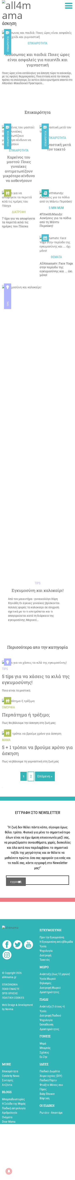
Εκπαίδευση (46, 1024)
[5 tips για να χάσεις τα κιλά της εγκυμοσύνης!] (34, 662)
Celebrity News (10, 1076)
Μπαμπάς (45, 1048)
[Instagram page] (7, 955)
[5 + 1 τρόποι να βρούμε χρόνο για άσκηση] (31, 733)
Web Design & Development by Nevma (17, 1007)
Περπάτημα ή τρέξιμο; (26, 715)
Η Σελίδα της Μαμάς (14, 1103)
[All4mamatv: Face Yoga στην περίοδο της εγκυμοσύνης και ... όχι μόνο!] (56, 244)
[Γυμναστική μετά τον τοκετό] (56, 129)
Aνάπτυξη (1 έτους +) (52, 1006)
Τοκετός (45, 960)
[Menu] (68, 6)
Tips (8, 303)
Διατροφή (45, 955)
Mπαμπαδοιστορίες (13, 1099)
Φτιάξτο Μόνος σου (51, 1085)
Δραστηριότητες (49, 992)
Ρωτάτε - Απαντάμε (51, 1112)
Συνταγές (7, 1080)
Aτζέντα (7, 1085)
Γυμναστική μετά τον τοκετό (56, 147)
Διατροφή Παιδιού (50, 1015)
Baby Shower (47, 1094)
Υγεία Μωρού (48, 979)
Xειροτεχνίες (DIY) (51, 1076)
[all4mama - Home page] (19, 10)
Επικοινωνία (10, 984)
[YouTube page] (28, 945)
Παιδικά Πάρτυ (48, 1080)
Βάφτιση (44, 1098)
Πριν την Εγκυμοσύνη (52, 937)
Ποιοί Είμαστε (10, 988)
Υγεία (43, 946)
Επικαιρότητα (8, 138)
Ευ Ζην (43, 1057)
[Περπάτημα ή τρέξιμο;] (18, 701)
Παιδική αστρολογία (13, 1108)
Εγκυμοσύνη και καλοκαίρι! (38, 590)
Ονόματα (7, 1117)
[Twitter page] (18, 945)
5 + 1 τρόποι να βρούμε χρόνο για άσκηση (37, 750)
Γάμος (43, 1089)
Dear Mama (8, 1121)
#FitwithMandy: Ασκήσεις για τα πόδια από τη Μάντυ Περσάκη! (55, 220)
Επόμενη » (44, 776)
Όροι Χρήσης (10, 993)
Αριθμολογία (9, 1112)
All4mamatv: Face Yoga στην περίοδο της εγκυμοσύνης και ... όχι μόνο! (56, 269)
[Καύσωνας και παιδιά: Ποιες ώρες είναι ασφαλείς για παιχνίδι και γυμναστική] (37, 35)
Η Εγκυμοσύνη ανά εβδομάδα (56, 942)
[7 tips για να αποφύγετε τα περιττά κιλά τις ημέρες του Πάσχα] (19, 199)
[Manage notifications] (9, 1171)
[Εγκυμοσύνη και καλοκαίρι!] (37, 435)
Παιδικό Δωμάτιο (50, 1071)
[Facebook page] (7, 945)
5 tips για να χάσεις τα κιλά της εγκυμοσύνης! (36, 679)
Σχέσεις (44, 1052)
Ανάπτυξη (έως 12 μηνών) (55, 974)
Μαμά (43, 1043)
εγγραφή (16, 882)
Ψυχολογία (46, 951)
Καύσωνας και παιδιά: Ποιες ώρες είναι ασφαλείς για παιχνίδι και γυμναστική (37, 59)
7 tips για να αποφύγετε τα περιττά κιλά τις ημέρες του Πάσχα (18, 222)
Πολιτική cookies (13, 997)
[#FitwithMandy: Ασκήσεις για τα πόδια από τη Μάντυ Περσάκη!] (56, 197)
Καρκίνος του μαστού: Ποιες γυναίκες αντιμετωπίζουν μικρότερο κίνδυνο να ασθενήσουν (19, 169)
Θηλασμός (45, 983)
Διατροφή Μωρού (50, 987)
